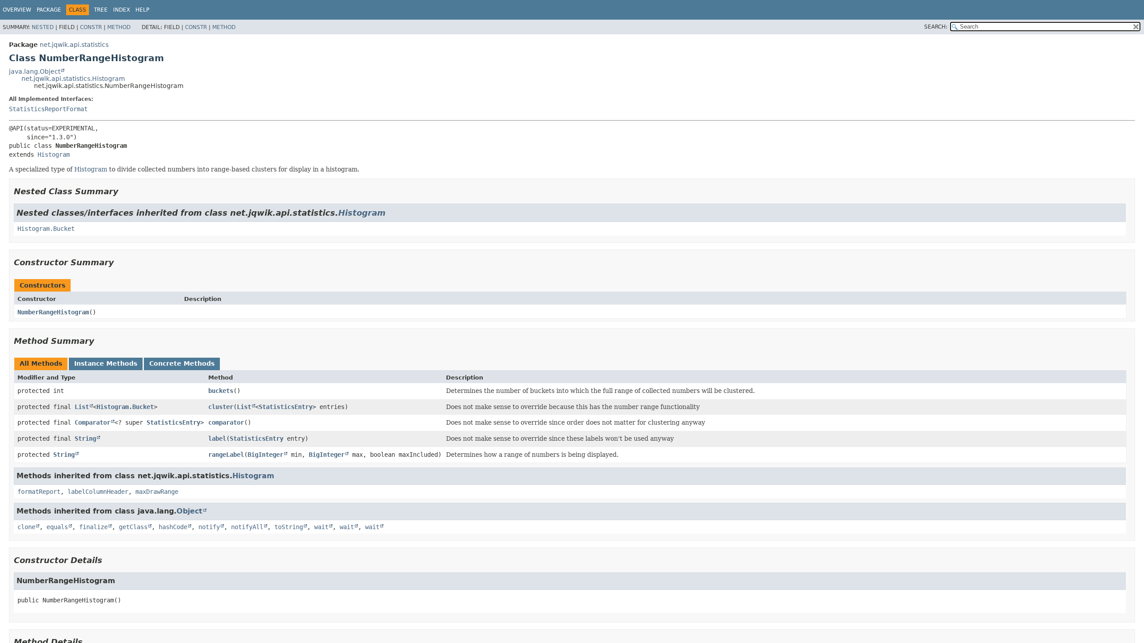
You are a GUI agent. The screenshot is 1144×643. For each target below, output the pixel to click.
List (82, 406)
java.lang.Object (34, 71)
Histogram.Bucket (46, 228)
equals (57, 526)
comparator (226, 422)
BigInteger (265, 454)
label (217, 438)
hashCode (173, 526)
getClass (133, 526)
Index (121, 10)
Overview (17, 10)
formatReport (38, 491)
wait (321, 526)
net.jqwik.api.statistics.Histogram (73, 78)
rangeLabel (226, 454)
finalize (93, 526)
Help (142, 10)
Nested (43, 27)
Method (118, 27)
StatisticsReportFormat (48, 109)
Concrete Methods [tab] (181, 363)
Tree (101, 10)
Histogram (54, 154)
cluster (220, 406)
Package (49, 10)
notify (209, 526)
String (85, 438)
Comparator (92, 422)
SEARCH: (935, 27)
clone (26, 526)
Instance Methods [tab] (105, 363)
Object (189, 511)
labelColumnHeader (97, 491)
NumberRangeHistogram (53, 312)
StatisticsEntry (285, 406)
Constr (91, 27)
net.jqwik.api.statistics (74, 44)
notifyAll (247, 526)
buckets (220, 390)
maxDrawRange (156, 491)
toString (288, 526)
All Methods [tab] (41, 363)
